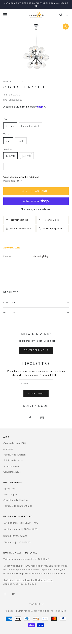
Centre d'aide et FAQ (14, 443)
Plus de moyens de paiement (36, 209)
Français (34, 604)
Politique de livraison (14, 454)
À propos (8, 448)
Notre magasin (11, 466)
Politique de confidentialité (17, 505)
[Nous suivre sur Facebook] (30, 418)
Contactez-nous (36, 350)
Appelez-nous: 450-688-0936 (19, 583)
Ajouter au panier (36, 191)
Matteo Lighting (15, 81)
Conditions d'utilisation (15, 500)
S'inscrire (36, 393)
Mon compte (10, 494)
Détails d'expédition (13, 181)
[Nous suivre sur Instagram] (42, 418)
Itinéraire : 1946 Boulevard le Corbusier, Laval (28, 579)
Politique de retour (13, 460)
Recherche (9, 488)
